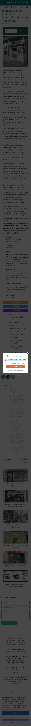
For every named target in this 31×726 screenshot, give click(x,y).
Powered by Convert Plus (15, 375)
